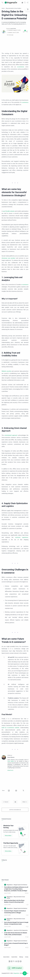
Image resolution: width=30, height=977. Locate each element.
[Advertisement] (15, 44)
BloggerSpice (16, 973)
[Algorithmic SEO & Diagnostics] (21, 930)
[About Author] (6, 957)
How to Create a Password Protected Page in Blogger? (16, 944)
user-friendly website (8, 211)
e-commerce (20, 67)
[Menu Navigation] (2, 2)
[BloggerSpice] (10, 884)
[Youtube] (16, 961)
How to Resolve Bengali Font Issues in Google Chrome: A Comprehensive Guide (16, 923)
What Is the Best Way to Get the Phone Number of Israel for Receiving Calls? (14, 901)
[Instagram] (12, 961)
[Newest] (6, 802)
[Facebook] (9, 961)
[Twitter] (14, 961)
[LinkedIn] (18, 961)
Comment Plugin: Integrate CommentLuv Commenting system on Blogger (15, 911)
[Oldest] (24, 802)
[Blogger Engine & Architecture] (20, 884)
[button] (22, 2)
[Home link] (15, 802)
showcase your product (8, 258)
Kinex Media (11, 761)
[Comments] (23, 32)
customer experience (21, 537)
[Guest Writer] (13, 28)
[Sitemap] (21, 957)
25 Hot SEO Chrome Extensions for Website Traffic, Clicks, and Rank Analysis (15, 933)
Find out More (8, 835)
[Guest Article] (14, 957)
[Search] (25, 2)
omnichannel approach (10, 435)
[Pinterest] (21, 961)
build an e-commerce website (10, 727)
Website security (6, 371)
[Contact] (27, 957)
